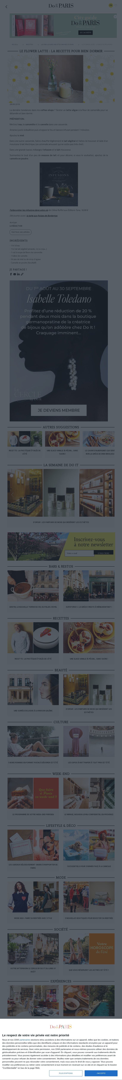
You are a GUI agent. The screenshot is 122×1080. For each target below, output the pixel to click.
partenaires (24, 1040)
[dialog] (61, 1049)
